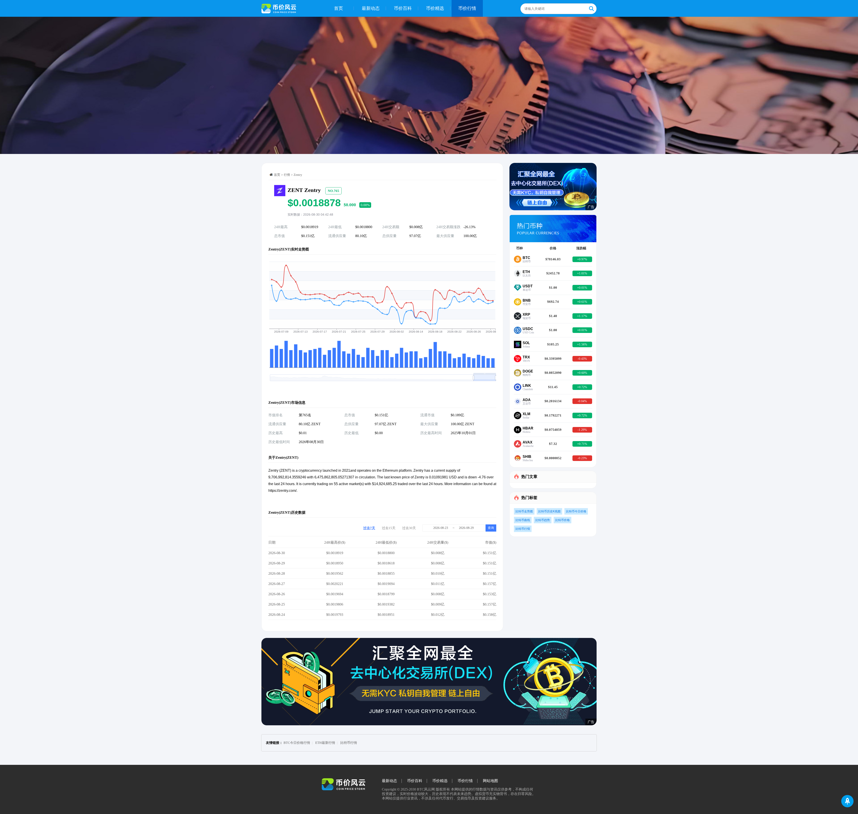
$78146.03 (553, 259)
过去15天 (388, 528)
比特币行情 (522, 528)
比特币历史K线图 (549, 511)
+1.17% (582, 316)
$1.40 (553, 316)
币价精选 (435, 8)
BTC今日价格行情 (297, 743)
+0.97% (582, 259)
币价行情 (467, 8)
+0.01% (582, 287)
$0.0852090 (553, 372)
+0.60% (582, 372)
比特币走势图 (524, 511)
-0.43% (582, 358)
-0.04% (582, 401)
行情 (287, 175)
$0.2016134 (553, 401)
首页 (338, 8)
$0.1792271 (553, 415)
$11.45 (553, 387)
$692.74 (553, 301)
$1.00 (553, 287)
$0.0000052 (553, 458)
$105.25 (553, 344)
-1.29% (582, 429)
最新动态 (371, 8)
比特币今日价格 (576, 511)
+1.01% (582, 273)
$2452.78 (553, 273)
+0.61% (582, 301)
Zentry (298, 175)
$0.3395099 (553, 358)
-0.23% (582, 458)
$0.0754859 (553, 429)
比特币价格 (562, 520)
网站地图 (490, 781)
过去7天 (369, 528)
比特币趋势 (542, 520)
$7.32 (553, 444)
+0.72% (582, 387)
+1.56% (582, 344)
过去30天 (409, 528)
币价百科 (403, 8)
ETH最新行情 (325, 743)
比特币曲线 (522, 520)
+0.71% (582, 444)
